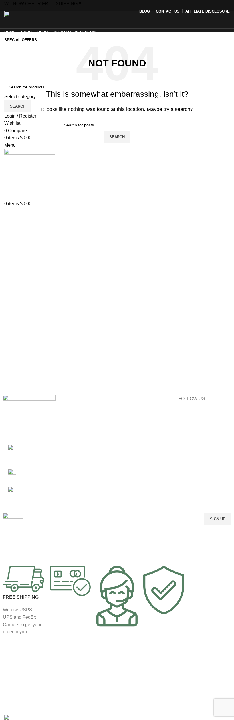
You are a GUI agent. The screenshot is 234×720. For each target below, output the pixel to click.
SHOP (125, 409)
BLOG (125, 419)
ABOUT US (130, 448)
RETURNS (129, 438)
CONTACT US (133, 458)
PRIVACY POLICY (136, 429)
